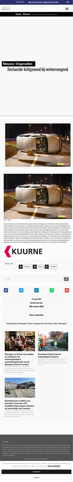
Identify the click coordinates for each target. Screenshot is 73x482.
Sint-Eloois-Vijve (51, 323)
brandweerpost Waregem (16, 323)
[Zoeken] (66, 279)
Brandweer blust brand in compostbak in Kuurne (49, 355)
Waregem (63, 323)
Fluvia (30, 323)
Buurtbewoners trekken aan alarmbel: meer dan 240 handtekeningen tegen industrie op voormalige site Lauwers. (19, 405)
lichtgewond (38, 323)
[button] (67, 1)
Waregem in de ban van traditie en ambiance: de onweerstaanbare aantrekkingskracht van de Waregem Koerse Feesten (19, 359)
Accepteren (36, 471)
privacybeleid (54, 466)
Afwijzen (36, 477)
